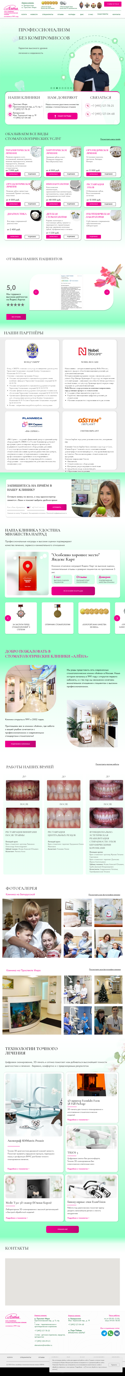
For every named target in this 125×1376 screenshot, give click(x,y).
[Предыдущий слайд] (8, 618)
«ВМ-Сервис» (32, 431)
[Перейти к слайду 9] (74, 88)
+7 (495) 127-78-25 (21, 109)
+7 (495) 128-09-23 (42, 1341)
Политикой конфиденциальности (56, 513)
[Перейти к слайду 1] (51, 88)
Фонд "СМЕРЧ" (32, 362)
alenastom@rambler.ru (43, 1345)
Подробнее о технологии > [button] (18, 1169)
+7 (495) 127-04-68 (22, 117)
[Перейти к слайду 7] (68, 88)
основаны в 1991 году (11, 16)
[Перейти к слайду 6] (65, 88)
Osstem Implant (89, 431)
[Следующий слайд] (117, 618)
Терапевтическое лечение (18, 152)
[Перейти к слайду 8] (71, 88)
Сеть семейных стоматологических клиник (11, 13)
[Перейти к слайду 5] (62, 88)
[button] (13, 174)
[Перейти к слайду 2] (54, 88)
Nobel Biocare (89, 362)
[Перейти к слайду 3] (57, 88)
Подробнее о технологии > (17, 1218)
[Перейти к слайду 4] (60, 88)
